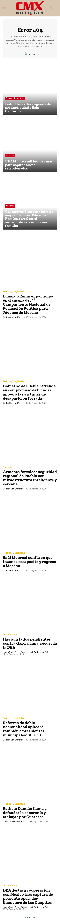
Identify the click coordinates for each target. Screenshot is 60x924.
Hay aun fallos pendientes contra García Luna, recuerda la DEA (30, 643)
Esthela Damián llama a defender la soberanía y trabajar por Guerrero (25, 812)
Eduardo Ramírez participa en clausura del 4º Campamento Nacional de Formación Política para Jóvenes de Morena (28, 304)
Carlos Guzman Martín (13, 317)
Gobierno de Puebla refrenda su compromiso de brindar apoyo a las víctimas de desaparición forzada (29, 392)
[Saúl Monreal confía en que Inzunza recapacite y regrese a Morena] (30, 521)
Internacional (10, 635)
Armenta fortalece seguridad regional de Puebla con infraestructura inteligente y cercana (30, 477)
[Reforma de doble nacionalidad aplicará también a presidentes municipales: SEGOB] (30, 686)
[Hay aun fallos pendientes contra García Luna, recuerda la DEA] (30, 603)
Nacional (10, 155)
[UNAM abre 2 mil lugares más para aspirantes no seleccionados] (30, 145)
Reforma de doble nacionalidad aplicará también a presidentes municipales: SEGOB (23, 728)
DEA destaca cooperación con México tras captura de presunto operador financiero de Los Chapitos (28, 896)
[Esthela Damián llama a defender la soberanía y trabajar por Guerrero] (30, 772)
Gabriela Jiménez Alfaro (14, 821)
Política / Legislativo (15, 98)
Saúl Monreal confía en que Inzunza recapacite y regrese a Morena (29, 561)
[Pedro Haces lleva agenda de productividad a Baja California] (30, 88)
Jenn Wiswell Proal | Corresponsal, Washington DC (25, 652)
